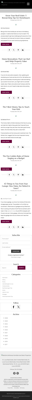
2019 (6, 338)
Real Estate (4, 277)
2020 (6, 336)
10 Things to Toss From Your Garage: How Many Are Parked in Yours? (16, 186)
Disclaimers (27, 396)
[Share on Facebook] (9, 49)
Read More (5, 44)
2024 (6, 324)
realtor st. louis (5, 292)
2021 (6, 333)
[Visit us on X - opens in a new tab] (18, 307)
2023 (6, 327)
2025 (6, 321)
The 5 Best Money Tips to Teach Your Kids (16, 108)
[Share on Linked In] (22, 49)
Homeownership (5, 286)
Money (3, 290)
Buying (3, 281)
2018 (6, 341)
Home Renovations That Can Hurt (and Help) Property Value (16, 60)
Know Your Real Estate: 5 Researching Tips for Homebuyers (16, 16)
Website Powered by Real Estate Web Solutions (16, 393)
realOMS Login (16, 397)
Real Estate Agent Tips (7, 288)
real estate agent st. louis (7, 284)
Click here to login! (16, 257)
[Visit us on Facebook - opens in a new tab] (13, 307)
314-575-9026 (18, 369)
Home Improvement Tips (7, 296)
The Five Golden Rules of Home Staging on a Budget (16, 157)
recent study (12, 211)
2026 (6, 318)
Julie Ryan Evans (6, 198)
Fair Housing (22, 387)
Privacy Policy (10, 387)
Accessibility (16, 387)
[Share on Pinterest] (18, 49)
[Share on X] (13, 49)
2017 (6, 344)
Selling (3, 279)
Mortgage (4, 294)
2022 (6, 330)
